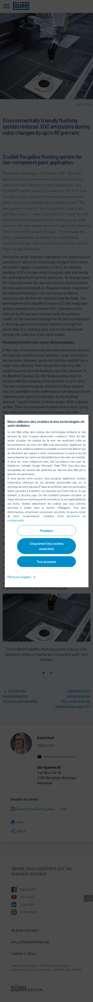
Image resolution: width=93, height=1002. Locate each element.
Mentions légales (19, 577)
